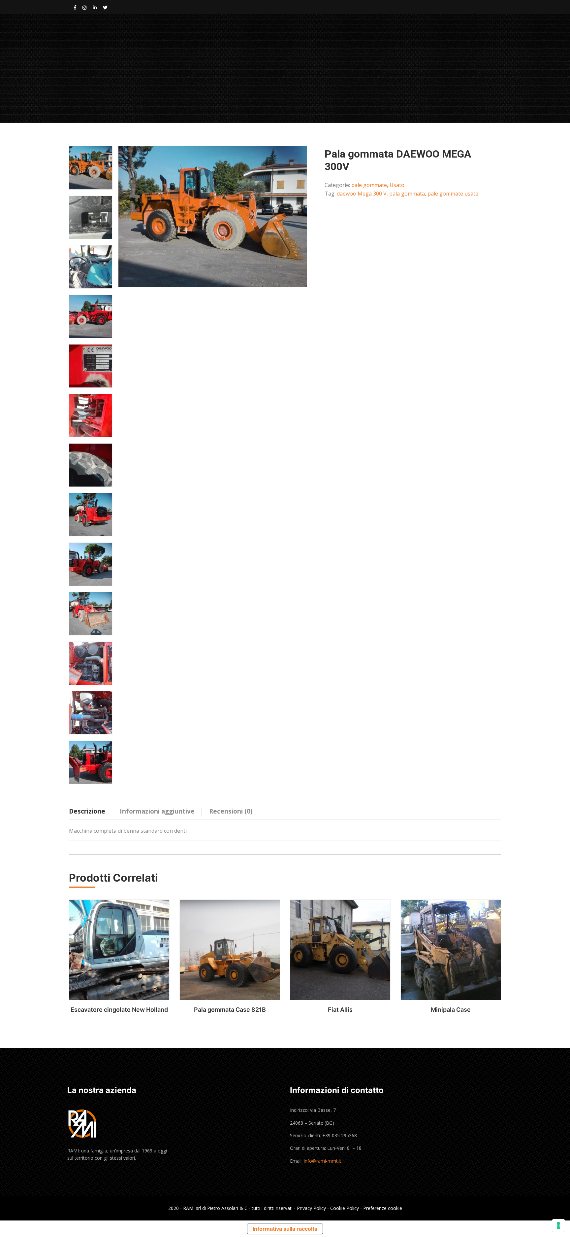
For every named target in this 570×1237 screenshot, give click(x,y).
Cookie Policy (344, 1208)
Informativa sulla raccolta (285, 1228)
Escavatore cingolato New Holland (119, 1009)
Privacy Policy (311, 1208)
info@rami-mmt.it (322, 1161)
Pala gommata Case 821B (230, 1009)
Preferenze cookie (382, 1208)
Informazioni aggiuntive (157, 811)
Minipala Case (451, 1009)
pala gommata (407, 193)
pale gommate (369, 185)
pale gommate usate (453, 193)
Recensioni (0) (231, 811)
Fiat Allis (340, 1009)
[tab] (92, 809)
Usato (397, 185)
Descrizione (87, 811)
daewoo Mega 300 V (362, 193)
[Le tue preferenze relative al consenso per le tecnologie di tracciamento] (558, 1225)
